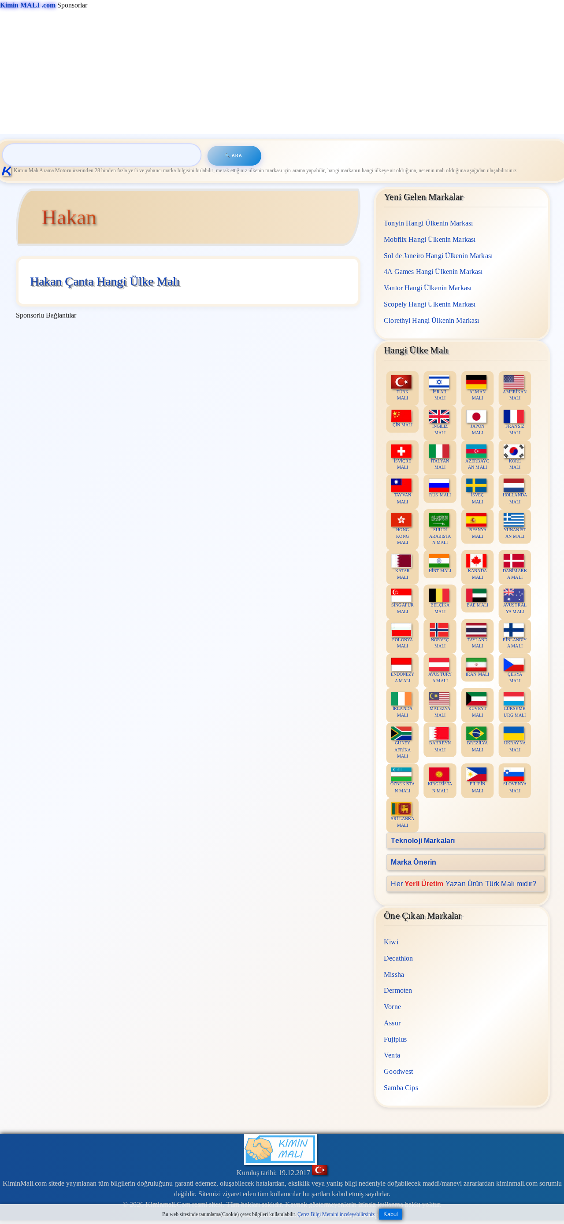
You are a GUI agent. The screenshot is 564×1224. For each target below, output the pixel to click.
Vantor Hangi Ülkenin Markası (428, 288)
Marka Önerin (414, 861)
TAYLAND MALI (478, 642)
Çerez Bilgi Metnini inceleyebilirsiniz (336, 1214)
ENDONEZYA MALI (403, 677)
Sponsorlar (43, 5)
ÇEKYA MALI (515, 677)
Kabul (390, 1214)
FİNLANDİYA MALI (515, 642)
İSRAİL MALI (440, 394)
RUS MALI (440, 494)
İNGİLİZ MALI (440, 429)
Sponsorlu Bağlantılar (46, 315)
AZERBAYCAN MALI (478, 464)
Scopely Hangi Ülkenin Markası (430, 303)
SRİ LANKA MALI (403, 821)
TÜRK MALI (403, 394)
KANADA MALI (477, 573)
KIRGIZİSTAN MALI (440, 787)
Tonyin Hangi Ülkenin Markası (428, 223)
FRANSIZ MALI (514, 429)
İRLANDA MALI (403, 711)
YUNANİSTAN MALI (515, 532)
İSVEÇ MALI (477, 498)
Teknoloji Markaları (423, 840)
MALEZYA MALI (440, 711)
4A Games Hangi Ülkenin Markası (433, 271)
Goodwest (398, 1071)
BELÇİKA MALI (440, 608)
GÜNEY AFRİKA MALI (402, 749)
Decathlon (398, 957)
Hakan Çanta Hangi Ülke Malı (105, 281)
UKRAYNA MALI (515, 746)
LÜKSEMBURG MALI (515, 711)
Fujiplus (395, 1039)
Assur (392, 1022)
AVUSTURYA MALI (440, 677)
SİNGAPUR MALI (403, 608)
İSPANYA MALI (477, 532)
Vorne (392, 1006)
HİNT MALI (440, 570)
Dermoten (398, 990)
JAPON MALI (478, 429)
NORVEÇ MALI (440, 642)
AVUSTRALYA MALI (515, 608)
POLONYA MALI (403, 642)
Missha (394, 974)
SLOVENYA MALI (515, 787)
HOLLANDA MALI (515, 498)
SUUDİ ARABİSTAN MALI (440, 536)
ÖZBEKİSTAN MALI (403, 787)
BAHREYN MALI (440, 746)
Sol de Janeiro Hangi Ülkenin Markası (438, 255)
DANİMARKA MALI (515, 573)
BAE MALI (477, 605)
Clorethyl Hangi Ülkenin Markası (431, 320)
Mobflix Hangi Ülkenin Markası (430, 239)
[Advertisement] (264, 72)
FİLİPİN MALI (478, 787)
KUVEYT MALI (478, 711)
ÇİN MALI (403, 424)
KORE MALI (515, 464)
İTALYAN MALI (440, 464)
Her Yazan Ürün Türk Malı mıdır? (463, 883)
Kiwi (391, 941)
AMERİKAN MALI (515, 394)
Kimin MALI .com (28, 5)
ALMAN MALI (478, 394)
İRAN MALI (477, 673)
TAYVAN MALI (403, 498)
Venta (392, 1055)
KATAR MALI (403, 573)
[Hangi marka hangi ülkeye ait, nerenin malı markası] (8, 170)
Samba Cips (401, 1087)
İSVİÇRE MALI (403, 464)
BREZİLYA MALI (477, 746)
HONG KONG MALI (403, 536)
